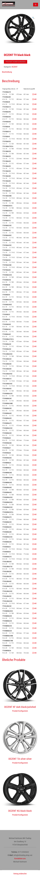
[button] (33, 17)
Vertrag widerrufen (20, 874)
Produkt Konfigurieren (16, 62)
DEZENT (14, 67)
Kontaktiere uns (20, 858)
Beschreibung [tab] (7, 72)
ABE (35, 94)
